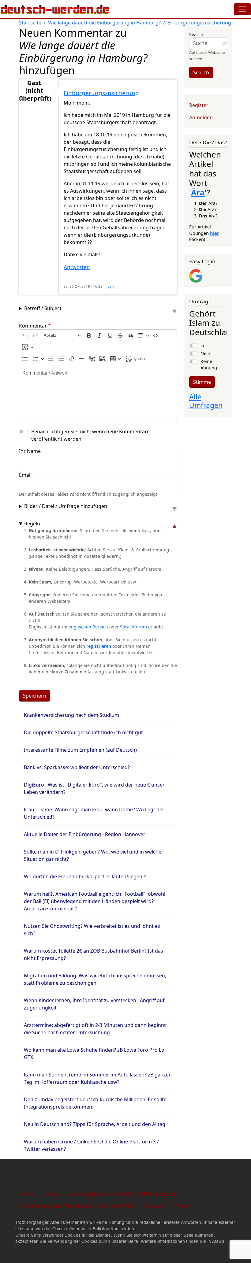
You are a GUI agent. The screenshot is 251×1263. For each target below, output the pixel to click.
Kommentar (33, 325)
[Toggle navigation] (242, 9)
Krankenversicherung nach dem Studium (71, 715)
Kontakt (51, 1193)
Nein (205, 353)
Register (198, 105)
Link (110, 286)
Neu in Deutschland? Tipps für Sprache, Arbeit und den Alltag (94, 1124)
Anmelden (201, 117)
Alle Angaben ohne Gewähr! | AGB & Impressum (124, 1193)
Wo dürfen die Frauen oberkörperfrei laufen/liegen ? (85, 876)
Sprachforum (134, 627)
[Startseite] (55, 9)
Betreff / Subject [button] (43, 308)
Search (196, 34)
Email (25, 475)
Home (27, 1193)
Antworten (77, 267)
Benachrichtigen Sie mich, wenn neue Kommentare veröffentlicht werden (90, 435)
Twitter (181, 1205)
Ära (198, 192)
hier (214, 233)
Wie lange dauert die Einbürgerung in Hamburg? (104, 22)
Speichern (34, 695)
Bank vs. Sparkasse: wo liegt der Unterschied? (77, 767)
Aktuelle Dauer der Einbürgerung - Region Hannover (84, 834)
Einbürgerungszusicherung (199, 22)
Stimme (202, 382)
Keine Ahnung (208, 364)
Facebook (154, 1205)
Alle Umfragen (206, 401)
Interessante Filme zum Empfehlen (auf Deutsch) (80, 749)
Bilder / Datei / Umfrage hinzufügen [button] (65, 506)
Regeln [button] (32, 523)
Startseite (30, 22)
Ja (202, 345)
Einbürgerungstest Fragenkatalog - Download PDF (76, 1205)
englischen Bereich (88, 627)
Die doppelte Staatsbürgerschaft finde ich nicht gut (83, 732)
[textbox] (98, 394)
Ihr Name (30, 451)
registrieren (99, 646)
